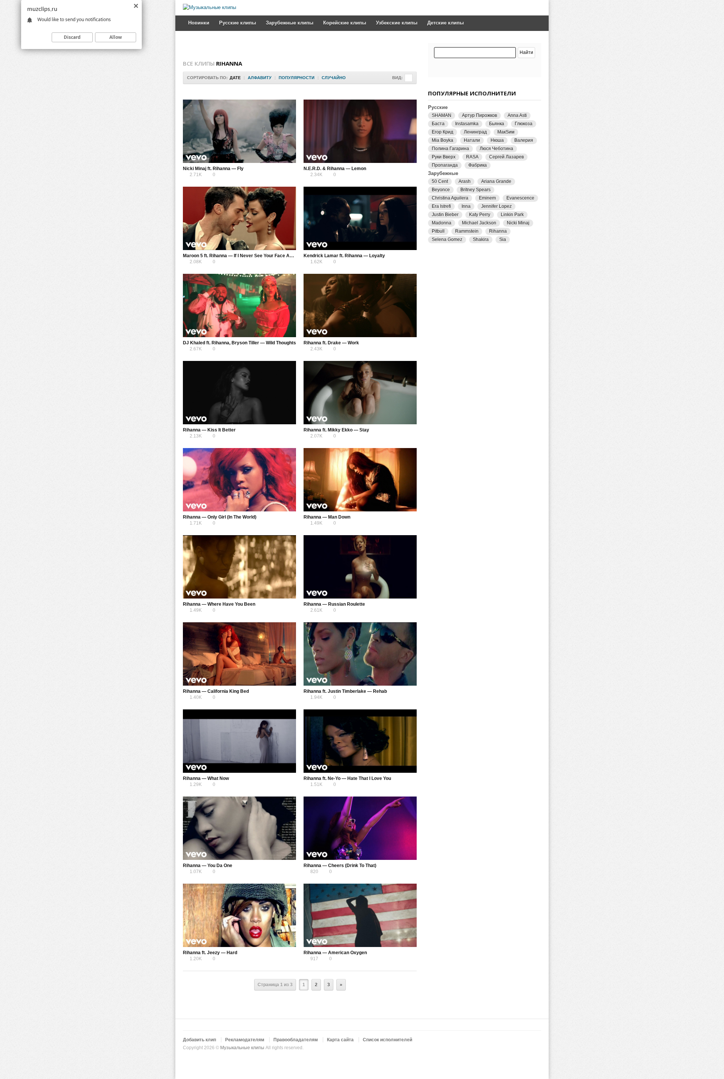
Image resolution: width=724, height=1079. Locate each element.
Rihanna (498, 231)
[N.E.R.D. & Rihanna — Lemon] (360, 131)
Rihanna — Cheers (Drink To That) (340, 865)
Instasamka (467, 123)
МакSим (505, 132)
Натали (472, 140)
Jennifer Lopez (496, 206)
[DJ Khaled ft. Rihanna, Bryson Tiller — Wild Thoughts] (239, 305)
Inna (466, 206)
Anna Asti (517, 115)
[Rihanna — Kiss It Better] (239, 392)
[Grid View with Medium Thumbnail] (409, 78)
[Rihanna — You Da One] (239, 828)
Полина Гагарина (450, 148)
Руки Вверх (444, 157)
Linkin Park (512, 214)
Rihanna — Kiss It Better (209, 430)
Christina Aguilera (450, 198)
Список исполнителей (387, 1039)
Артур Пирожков (479, 115)
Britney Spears (475, 189)
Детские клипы (445, 23)
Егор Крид (442, 132)
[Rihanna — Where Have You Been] (239, 566)
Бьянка (496, 123)
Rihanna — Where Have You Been (219, 604)
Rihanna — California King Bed (216, 691)
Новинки (198, 23)
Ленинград (475, 132)
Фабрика (477, 165)
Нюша (497, 140)
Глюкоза (523, 123)
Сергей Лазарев (506, 157)
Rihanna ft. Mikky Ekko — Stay (336, 430)
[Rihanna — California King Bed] (239, 654)
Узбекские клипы (396, 23)
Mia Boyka (442, 140)
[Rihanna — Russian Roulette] (360, 566)
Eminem (487, 198)
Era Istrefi (441, 206)
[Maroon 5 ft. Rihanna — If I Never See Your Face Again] (239, 218)
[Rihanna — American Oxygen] (360, 915)
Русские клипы (237, 23)
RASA (472, 157)
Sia (502, 239)
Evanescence (520, 198)
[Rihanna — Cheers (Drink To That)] (360, 828)
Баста (438, 123)
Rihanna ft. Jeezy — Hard (210, 952)
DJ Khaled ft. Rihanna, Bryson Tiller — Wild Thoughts (239, 342)
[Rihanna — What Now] (239, 741)
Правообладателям (295, 1039)
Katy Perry (479, 214)
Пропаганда (445, 165)
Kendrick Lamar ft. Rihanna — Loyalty (344, 255)
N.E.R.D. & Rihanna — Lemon (335, 168)
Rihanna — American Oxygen (335, 952)
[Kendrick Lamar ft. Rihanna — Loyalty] (360, 218)
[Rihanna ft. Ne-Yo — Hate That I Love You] (360, 741)
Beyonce (441, 189)
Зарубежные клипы (289, 23)
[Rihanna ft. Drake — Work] (360, 305)
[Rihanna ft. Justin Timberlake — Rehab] (360, 654)
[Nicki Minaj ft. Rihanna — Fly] (239, 131)
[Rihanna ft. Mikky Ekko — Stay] (360, 392)
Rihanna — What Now (206, 778)
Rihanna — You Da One (207, 865)
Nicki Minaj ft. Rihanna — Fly (213, 168)
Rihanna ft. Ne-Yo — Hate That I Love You (347, 778)
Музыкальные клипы (242, 1047)
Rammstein (467, 231)
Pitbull (438, 231)
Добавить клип (199, 1039)
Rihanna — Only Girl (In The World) (219, 517)
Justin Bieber (445, 214)
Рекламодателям (244, 1039)
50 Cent (440, 181)
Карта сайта (340, 1039)
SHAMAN (441, 115)
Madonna (441, 223)
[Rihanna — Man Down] (360, 479)
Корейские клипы (344, 23)
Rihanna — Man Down (327, 517)
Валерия (523, 140)
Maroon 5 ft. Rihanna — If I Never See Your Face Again (241, 255)
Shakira (481, 239)
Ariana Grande (496, 181)
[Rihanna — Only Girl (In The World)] (239, 479)
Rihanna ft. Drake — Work (331, 342)
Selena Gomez (447, 239)
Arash (465, 181)
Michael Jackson (479, 223)
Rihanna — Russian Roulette (334, 604)
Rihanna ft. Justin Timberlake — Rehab (345, 691)
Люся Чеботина (496, 148)
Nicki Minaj (518, 223)
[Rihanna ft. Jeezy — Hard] (239, 915)
